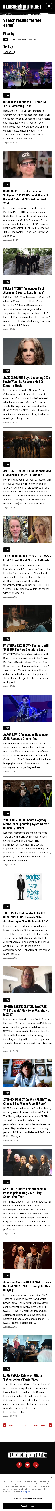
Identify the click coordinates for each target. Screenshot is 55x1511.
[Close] (52, 1477)
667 (36, 1425)
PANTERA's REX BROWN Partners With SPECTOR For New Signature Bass (26, 647)
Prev (11, 1425)
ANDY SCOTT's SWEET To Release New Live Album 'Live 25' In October (27, 472)
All (5, 39)
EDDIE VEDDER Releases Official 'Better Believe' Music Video (22, 1377)
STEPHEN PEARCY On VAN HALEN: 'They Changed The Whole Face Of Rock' (27, 1101)
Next (43, 1425)
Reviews (32, 39)
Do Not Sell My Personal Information (27, 1498)
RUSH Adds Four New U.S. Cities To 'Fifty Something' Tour (24, 104)
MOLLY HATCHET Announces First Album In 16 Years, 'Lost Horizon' (23, 290)
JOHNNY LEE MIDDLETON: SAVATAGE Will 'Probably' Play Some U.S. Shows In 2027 (26, 1010)
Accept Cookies (27, 1506)
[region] (27, 1492)
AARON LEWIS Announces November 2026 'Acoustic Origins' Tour (25, 736)
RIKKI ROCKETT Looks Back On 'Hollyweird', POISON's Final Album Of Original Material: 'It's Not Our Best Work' (25, 197)
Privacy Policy (26, 1491)
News (12, 39)
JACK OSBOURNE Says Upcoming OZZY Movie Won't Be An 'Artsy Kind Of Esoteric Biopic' (26, 381)
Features (22, 39)
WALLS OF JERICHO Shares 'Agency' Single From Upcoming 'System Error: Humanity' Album (26, 824)
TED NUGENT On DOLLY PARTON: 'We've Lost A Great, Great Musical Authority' (27, 558)
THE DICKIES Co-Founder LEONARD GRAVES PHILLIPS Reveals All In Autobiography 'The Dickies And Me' (25, 917)
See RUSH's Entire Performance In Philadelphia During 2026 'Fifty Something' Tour (24, 1192)
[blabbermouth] (22, 8)
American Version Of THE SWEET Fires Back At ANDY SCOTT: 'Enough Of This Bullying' (27, 1286)
